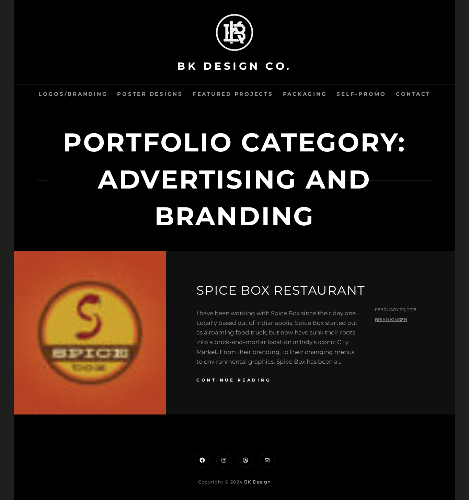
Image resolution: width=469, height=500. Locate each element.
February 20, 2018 (395, 309)
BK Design (257, 482)
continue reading (233, 380)
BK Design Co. (234, 66)
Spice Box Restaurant (280, 290)
